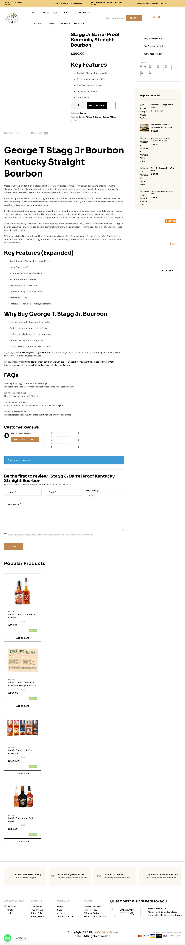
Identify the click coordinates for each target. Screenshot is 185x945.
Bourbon (83, 113)
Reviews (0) (39, 133)
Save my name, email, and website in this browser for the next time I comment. (50, 534)
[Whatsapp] (7, 938)
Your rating (93, 490)
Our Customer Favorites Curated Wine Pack (161, 139)
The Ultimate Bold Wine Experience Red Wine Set (161, 126)
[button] (22, 638)
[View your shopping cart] (157, 18)
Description (12, 133)
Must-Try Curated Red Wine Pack (162, 169)
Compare (120, 105)
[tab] (12, 135)
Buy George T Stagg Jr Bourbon (89, 117)
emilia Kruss (127, 909)
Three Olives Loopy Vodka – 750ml (163, 106)
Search (134, 18)
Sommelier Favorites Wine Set (162, 192)
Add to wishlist (112, 105)
